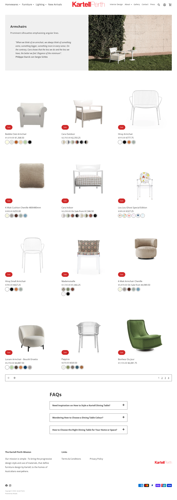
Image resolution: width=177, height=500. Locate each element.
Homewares (11, 4)
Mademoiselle (68, 281)
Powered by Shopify (11, 493)
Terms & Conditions (71, 458)
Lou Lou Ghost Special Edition (132, 207)
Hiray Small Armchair (15, 281)
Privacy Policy (96, 458)
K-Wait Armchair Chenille (130, 281)
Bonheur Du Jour (126, 359)
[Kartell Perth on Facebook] (6, 485)
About (127, 4)
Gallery (137, 4)
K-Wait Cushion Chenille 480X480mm (23, 207)
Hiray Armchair (125, 134)
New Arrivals (55, 4)
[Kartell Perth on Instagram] (10, 485)
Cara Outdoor (68, 134)
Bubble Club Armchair (16, 134)
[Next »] (14, 378)
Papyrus (66, 359)
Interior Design (116, 4)
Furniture (27, 4)
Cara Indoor (67, 207)
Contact (145, 4)
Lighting (40, 4)
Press (152, 4)
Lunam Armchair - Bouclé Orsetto (21, 359)
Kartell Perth (21, 491)
